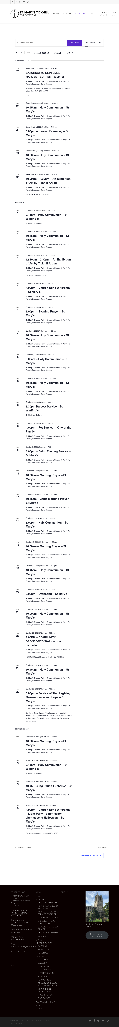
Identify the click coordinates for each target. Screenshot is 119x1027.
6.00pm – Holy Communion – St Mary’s (47, 524)
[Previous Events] (16, 52)
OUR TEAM (43, 960)
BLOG (38, 1005)
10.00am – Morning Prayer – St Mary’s (46, 477)
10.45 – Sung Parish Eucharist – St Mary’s (49, 788)
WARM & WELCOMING (46, 1002)
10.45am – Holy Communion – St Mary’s (47, 109)
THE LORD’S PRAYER (48, 933)
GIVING (38, 940)
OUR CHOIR (43, 966)
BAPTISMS (43, 946)
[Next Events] (21, 52)
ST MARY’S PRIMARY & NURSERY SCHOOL (48, 984)
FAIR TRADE (43, 976)
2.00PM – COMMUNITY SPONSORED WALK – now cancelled (43, 641)
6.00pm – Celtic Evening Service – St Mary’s (48, 453)
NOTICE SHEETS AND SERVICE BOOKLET (48, 913)
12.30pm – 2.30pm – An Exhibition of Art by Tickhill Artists (48, 261)
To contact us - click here (97, 935)
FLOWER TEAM (45, 980)
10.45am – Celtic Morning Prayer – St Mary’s (48, 501)
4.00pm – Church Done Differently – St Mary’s (48, 290)
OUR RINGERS (45, 970)
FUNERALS (43, 953)
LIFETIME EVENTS (43, 943)
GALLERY (42, 963)
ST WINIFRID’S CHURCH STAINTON (47, 990)
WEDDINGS (43, 949)
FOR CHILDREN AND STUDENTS (48, 907)
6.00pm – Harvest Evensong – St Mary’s (47, 133)
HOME (38, 896)
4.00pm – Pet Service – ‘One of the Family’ (48, 429)
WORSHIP (40, 900)
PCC (12, 966)
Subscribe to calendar (90, 855)
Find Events (74, 43)
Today (28, 52)
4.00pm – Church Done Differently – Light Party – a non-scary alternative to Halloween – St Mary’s (48, 815)
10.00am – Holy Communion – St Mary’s (47, 157)
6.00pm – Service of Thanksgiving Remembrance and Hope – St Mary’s (48, 697)
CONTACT (40, 1009)
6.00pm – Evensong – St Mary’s (46, 594)
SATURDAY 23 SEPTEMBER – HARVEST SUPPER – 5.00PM (45, 75)
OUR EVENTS (44, 998)
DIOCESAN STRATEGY (48, 918)
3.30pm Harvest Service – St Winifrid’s (44, 408)
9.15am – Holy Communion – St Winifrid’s (46, 216)
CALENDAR (40, 936)
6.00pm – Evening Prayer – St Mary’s (45, 313)
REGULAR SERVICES (47, 903)
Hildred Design (17, 1023)
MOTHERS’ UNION (46, 973)
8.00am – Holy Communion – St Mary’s (46, 361)
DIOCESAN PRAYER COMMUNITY (47, 922)
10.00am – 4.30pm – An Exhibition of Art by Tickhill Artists (48, 181)
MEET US (39, 957)
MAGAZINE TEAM (46, 995)
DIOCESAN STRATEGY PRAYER (48, 928)
